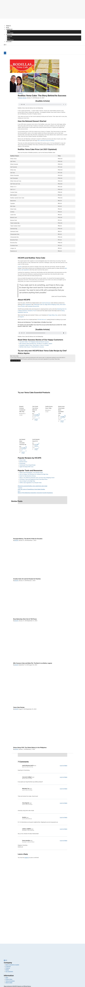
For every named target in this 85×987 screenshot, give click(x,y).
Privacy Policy (8, 979)
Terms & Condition (10, 981)
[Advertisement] (42, 9)
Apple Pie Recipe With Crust (26, 466)
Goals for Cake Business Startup (27, 476)
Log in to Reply (63, 765)
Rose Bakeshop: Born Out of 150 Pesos (25, 619)
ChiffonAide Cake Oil (39, 304)
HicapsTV (21, 316)
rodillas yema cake (33, 486)
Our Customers (9, 36)
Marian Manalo (22, 98)
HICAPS (19, 266)
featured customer (23, 486)
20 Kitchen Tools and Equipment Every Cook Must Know (33, 479)
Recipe (7, 27)
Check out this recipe (15, 360)
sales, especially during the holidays (45, 140)
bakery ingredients (26, 304)
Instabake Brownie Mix (33, 306)
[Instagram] (6, 960)
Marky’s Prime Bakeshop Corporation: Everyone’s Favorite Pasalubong (35, 492)
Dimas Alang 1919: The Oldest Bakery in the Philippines (30, 747)
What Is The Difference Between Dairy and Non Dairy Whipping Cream (36, 477)
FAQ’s (6, 977)
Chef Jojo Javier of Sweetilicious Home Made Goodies (31, 488)
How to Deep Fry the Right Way (27, 481)
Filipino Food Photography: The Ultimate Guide (31, 472)
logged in (26, 857)
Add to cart (23, 417)
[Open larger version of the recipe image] (71, 358)
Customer (20, 93)
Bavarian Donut (23, 461)
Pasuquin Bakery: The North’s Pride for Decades (27, 538)
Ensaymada (22, 463)
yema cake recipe (42, 486)
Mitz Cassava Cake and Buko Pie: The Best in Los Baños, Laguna (35, 343)
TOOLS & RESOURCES (10, 32)
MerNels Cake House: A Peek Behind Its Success (31, 347)
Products (8, 25)
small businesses (46, 302)
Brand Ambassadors (10, 39)
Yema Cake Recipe (52, 351)
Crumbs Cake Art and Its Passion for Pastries (27, 579)
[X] (5, 960)
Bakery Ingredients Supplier (12, 964)
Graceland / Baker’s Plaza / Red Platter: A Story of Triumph (34, 345)
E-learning (8, 966)
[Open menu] (5, 53)
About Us (8, 38)
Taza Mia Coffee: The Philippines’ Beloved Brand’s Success (34, 341)
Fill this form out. (42, 319)
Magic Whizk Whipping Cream (52, 304)
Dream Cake (22, 460)
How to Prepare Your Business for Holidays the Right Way (33, 474)
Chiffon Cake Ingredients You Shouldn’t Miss (30, 482)
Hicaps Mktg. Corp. (53, 315)
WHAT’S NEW (8, 982)
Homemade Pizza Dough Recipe (27, 465)
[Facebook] (4, 960)
